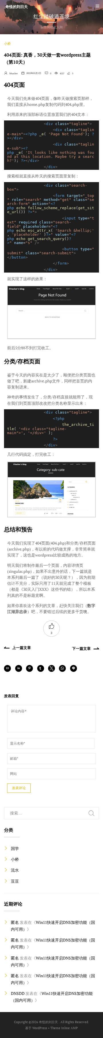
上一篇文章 (21, 647)
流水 (15, 870)
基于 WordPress (36, 1028)
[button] (7, 668)
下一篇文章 (81, 648)
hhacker (11, 73)
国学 (15, 848)
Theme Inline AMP (64, 1028)
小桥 (7, 43)
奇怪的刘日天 (16, 7)
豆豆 (15, 881)
